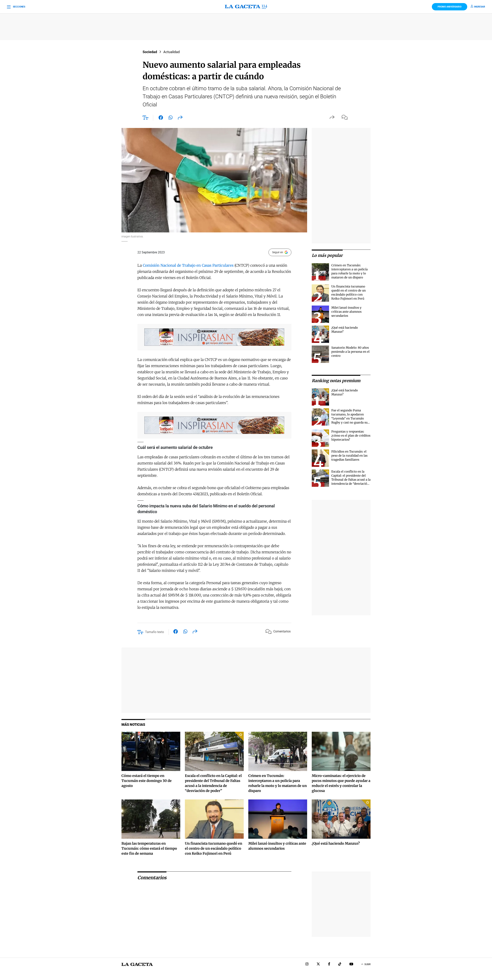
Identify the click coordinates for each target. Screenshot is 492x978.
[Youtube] (351, 964)
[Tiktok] (339, 964)
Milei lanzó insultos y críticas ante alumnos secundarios (346, 311)
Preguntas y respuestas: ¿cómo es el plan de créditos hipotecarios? (350, 435)
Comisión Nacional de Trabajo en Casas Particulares (188, 265)
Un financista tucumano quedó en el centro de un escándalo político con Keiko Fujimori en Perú (213, 848)
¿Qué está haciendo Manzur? (336, 843)
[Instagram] (306, 964)
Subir (367, 964)
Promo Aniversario (449, 6)
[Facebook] (329, 964)
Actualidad (171, 52)
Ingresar (479, 6)
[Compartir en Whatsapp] (171, 118)
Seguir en (277, 252)
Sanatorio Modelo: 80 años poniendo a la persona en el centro (350, 351)
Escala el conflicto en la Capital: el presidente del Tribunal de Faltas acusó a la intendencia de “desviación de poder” (351, 479)
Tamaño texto (154, 632)
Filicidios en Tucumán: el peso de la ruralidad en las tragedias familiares (349, 455)
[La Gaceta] (246, 6)
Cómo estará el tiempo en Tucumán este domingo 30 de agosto (146, 780)
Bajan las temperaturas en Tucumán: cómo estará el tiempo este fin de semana (149, 848)
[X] (318, 964)
